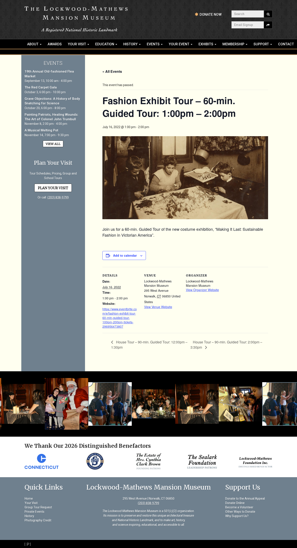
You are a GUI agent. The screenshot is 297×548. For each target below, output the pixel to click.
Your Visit (77, 44)
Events (153, 44)
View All (53, 144)
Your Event (179, 44)
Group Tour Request (38, 507)
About (33, 44)
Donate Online (235, 503)
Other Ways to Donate (240, 511)
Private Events (34, 511)
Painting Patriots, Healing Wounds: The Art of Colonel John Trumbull (51, 117)
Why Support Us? (237, 516)
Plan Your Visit (53, 188)
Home (29, 498)
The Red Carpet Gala (41, 87)
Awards (55, 44)
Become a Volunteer (239, 507)
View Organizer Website (202, 290)
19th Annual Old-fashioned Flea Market (49, 74)
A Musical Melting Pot (41, 130)
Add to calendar (125, 255)
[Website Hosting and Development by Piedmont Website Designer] (148, 544)
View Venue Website (158, 307)
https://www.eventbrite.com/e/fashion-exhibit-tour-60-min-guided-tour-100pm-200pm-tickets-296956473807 (119, 318)
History (130, 44)
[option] (30, 461)
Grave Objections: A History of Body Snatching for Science (52, 101)
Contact (286, 44)
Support (262, 44)
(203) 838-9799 (58, 197)
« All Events (112, 71)
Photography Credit (38, 520)
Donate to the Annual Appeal (245, 498)
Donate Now (211, 14)
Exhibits (206, 44)
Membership (233, 44)
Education (105, 44)
